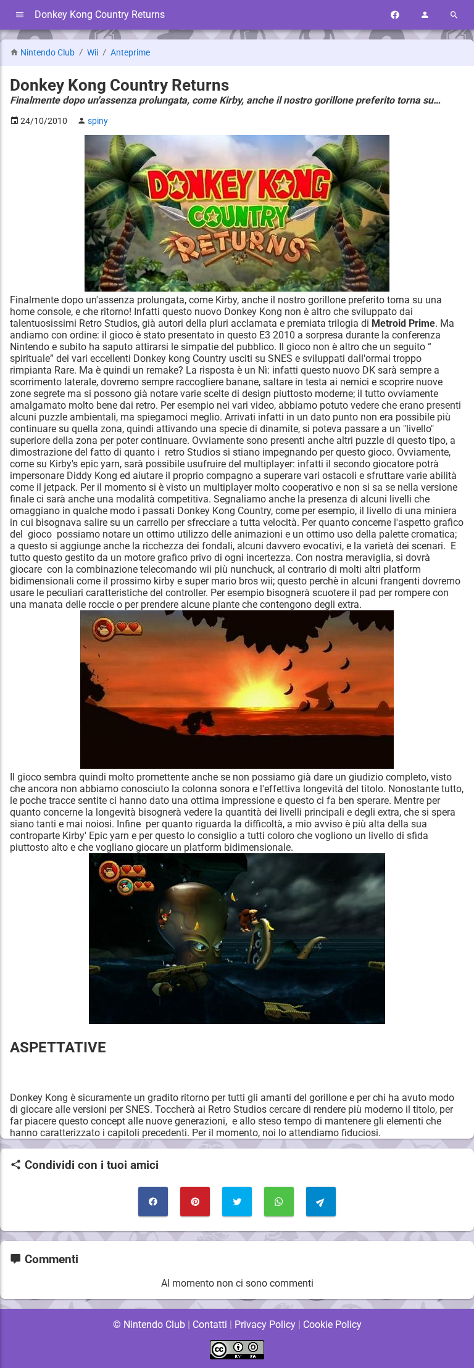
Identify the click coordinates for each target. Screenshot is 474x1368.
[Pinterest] (195, 1201)
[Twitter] (237, 1201)
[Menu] (20, 15)
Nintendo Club (47, 52)
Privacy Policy (265, 1324)
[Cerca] (454, 15)
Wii (93, 52)
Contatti (210, 1324)
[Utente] (424, 15)
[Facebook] (395, 15)
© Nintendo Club (149, 1324)
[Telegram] (321, 1201)
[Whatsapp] (279, 1201)
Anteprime (130, 52)
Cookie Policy (332, 1324)
